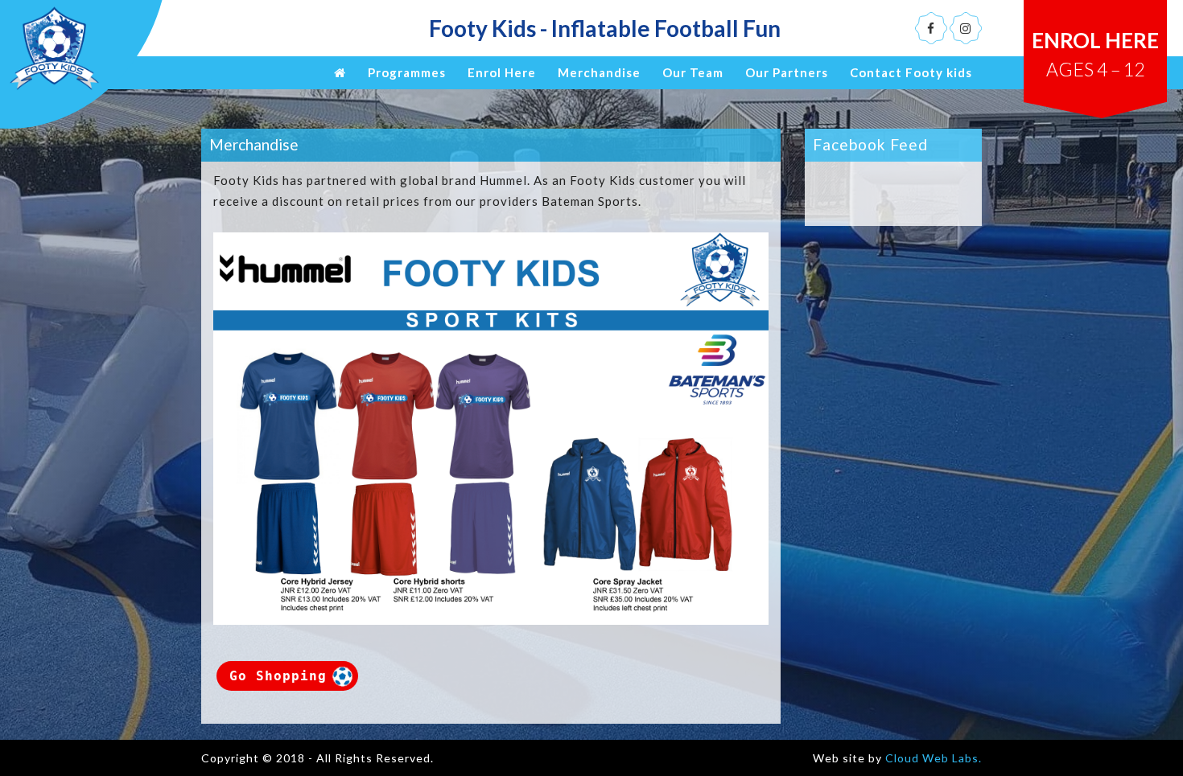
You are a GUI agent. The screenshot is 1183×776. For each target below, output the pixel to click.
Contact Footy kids (911, 72)
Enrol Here (1095, 53)
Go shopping (278, 676)
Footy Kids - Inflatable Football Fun (605, 28)
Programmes (407, 72)
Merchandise (599, 72)
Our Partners (786, 72)
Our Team (692, 72)
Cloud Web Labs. (933, 758)
